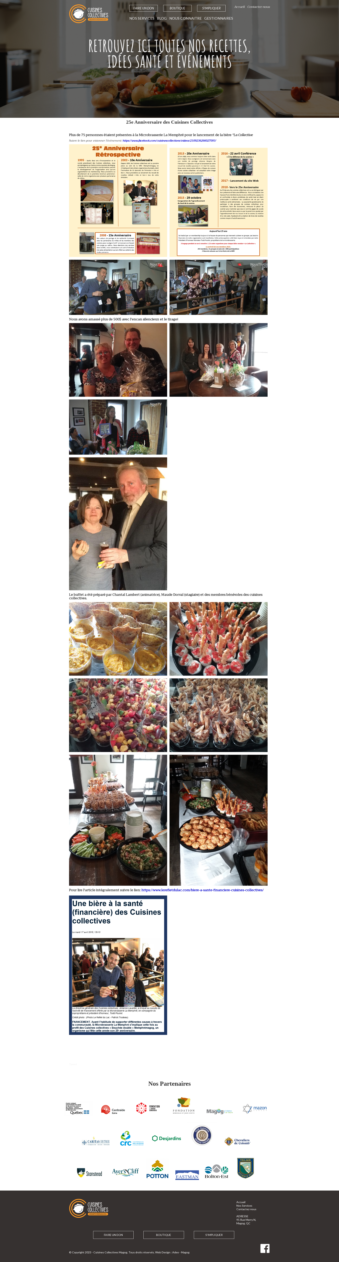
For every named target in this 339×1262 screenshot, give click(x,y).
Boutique (177, 8)
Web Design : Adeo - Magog (172, 1252)
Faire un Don (143, 8)
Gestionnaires (218, 18)
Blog (162, 18)
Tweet (73, 1064)
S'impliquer (211, 8)
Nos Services (141, 18)
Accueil (239, 7)
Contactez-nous (258, 7)
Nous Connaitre (185, 18)
